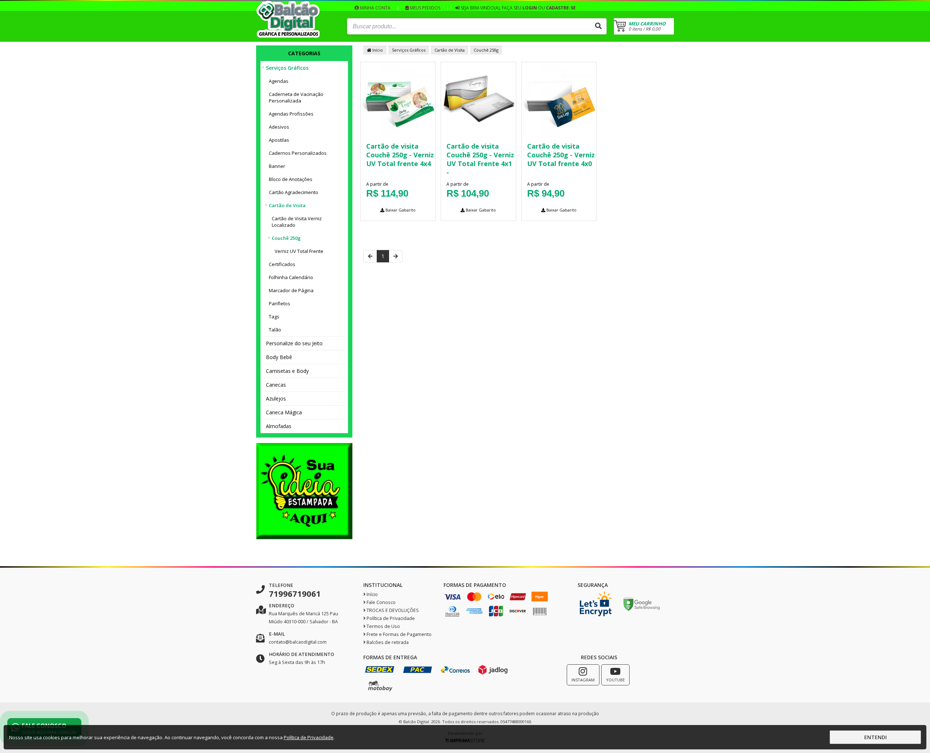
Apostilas (279, 140)
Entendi (875, 737)
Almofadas (278, 426)
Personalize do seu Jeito (294, 343)
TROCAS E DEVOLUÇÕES (392, 610)
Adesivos (279, 127)
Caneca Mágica (284, 412)
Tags (274, 316)
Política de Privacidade (390, 618)
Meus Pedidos (424, 8)
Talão (275, 329)
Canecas (276, 384)
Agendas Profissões (291, 113)
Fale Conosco (380, 602)
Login (529, 8)
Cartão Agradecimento (293, 192)
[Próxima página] (396, 256)
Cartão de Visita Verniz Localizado (297, 221)
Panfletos (279, 303)
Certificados (282, 264)
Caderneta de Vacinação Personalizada (296, 97)
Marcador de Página (291, 290)
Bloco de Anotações (290, 179)
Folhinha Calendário (291, 277)
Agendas (278, 81)
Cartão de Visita (287, 205)
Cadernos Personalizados (298, 153)
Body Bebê (279, 357)
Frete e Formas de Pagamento (398, 634)
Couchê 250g (286, 238)
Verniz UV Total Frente (299, 251)
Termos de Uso (382, 626)
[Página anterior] (370, 256)
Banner (277, 166)
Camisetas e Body (287, 370)
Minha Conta (375, 8)
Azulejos (276, 398)
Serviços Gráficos (287, 67)
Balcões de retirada (387, 642)
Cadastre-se (561, 8)
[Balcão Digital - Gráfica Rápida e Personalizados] (288, 36)
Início (377, 50)
